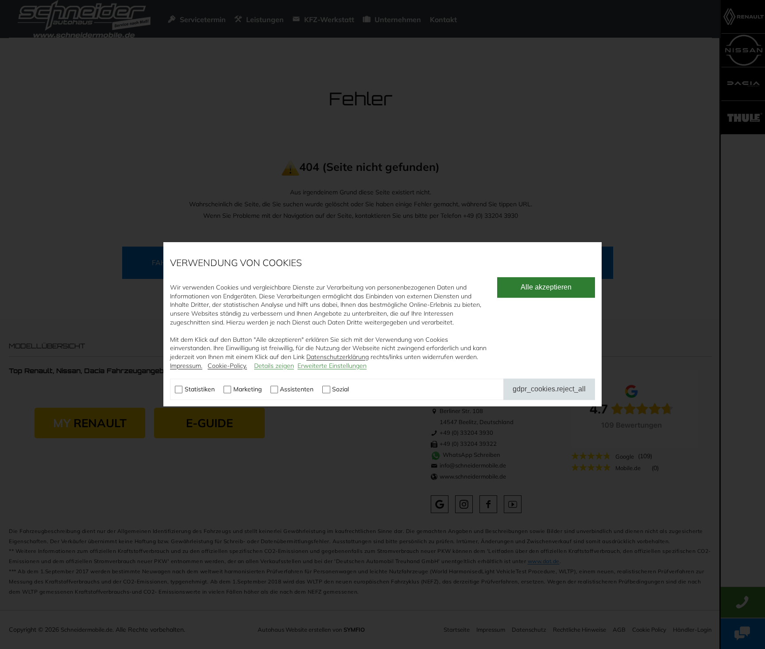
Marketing (247, 390)
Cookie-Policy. (227, 366)
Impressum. (186, 366)
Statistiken (200, 390)
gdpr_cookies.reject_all (549, 389)
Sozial (340, 390)
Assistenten (296, 390)
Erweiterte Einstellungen (332, 366)
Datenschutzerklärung (337, 357)
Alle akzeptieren (546, 287)
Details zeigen (274, 366)
